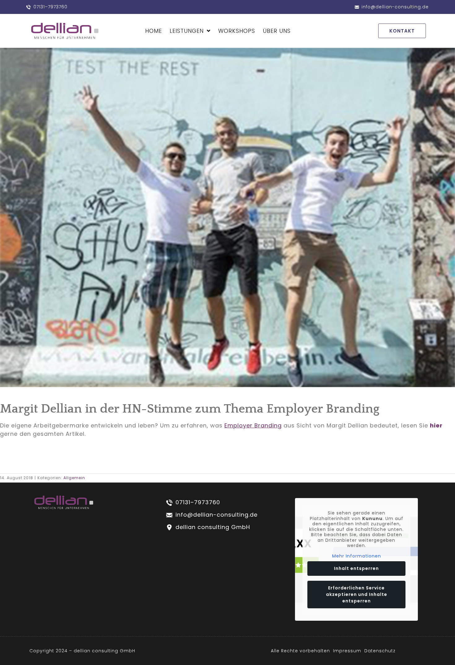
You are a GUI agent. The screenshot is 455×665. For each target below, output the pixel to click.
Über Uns (277, 31)
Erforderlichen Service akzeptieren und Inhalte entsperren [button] (356, 594)
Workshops (236, 31)
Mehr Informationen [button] (356, 556)
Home (153, 31)
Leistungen (187, 31)
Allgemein (74, 477)
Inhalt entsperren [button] (356, 568)
